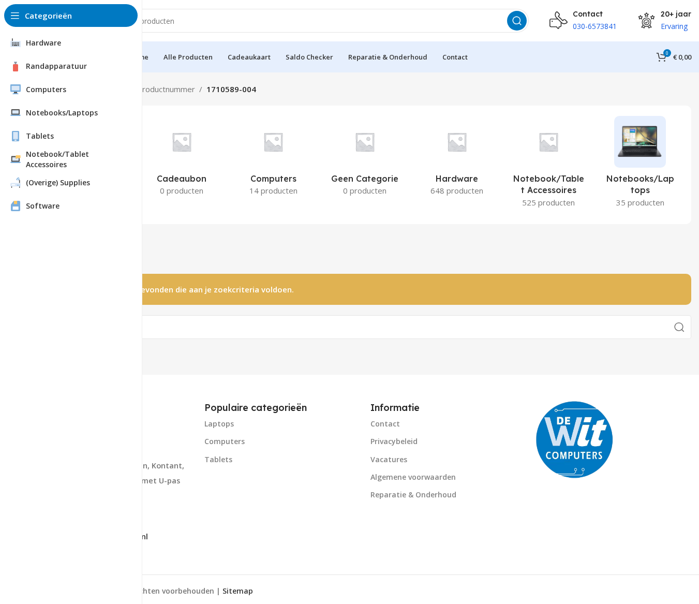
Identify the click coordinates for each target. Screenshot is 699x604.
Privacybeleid (394, 441)
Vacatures (388, 459)
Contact (385, 424)
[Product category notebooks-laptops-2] (640, 165)
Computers (224, 441)
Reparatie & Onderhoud (413, 494)
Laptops (219, 424)
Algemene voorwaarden (413, 477)
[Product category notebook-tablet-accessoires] (548, 165)
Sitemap (237, 591)
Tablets (218, 459)
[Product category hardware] (456, 159)
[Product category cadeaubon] (181, 159)
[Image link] (575, 438)
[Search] (517, 21)
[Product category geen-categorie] (365, 159)
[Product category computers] (273, 159)
